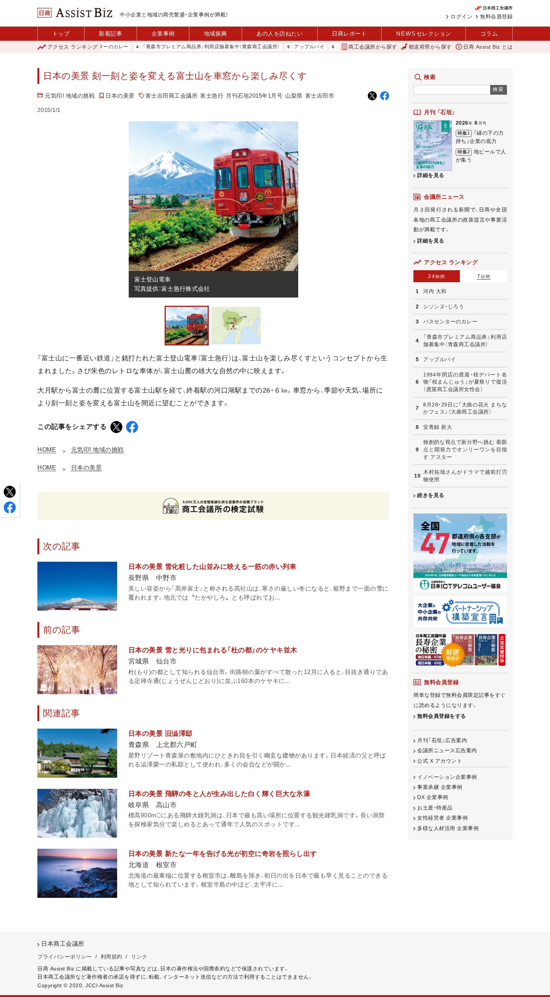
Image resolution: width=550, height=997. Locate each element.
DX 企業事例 (432, 797)
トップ (61, 33)
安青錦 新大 (437, 427)
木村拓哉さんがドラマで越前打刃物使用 (465, 475)
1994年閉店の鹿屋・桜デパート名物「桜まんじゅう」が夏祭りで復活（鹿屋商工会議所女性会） (465, 382)
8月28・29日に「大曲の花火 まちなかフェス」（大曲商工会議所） (465, 408)
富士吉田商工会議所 (172, 95)
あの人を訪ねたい (279, 33)
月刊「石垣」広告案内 (442, 740)
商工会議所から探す (372, 47)
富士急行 (211, 95)
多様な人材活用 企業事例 (448, 828)
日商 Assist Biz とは (488, 47)
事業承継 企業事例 (439, 787)
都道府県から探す (430, 47)
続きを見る (430, 495)
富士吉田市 (319, 95)
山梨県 (294, 95)
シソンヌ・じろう (443, 307)
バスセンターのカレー (450, 321)
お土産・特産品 (435, 808)
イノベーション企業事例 (447, 777)
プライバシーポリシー (64, 957)
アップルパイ (284, 47)
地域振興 (215, 33)
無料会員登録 (496, 16)
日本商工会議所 (63, 943)
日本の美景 (120, 95)
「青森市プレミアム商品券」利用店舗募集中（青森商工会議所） (185, 47)
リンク (139, 957)
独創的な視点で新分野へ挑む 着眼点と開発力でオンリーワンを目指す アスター (465, 449)
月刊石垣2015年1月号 (254, 95)
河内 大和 (435, 291)
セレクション (423, 33)
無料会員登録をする (441, 716)
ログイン (461, 16)
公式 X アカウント (439, 761)
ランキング (73, 47)
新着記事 (110, 33)
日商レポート (349, 33)
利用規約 (111, 957)
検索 (498, 89)
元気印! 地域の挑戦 (70, 95)
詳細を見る (430, 175)
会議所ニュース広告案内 (447, 750)
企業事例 (163, 33)
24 (436, 276)
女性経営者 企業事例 (442, 818)
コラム (489, 33)
